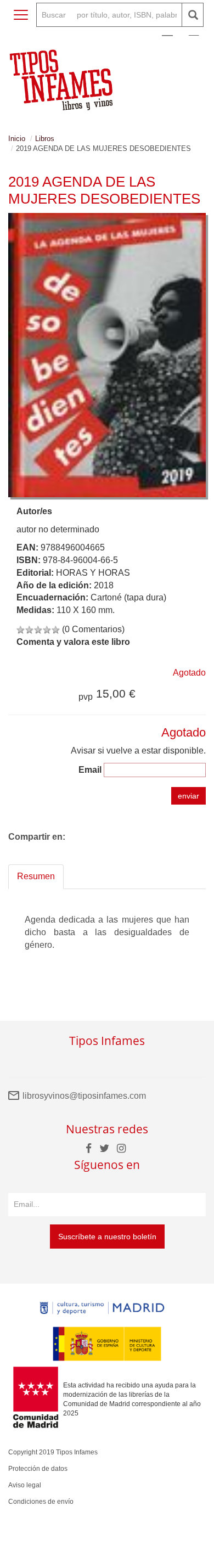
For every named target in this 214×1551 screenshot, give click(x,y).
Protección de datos (37, 1469)
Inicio (16, 138)
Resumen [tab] (36, 876)
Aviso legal (24, 1485)
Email (90, 769)
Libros (44, 138)
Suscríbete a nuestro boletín (107, 1236)
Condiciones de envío (41, 1501)
